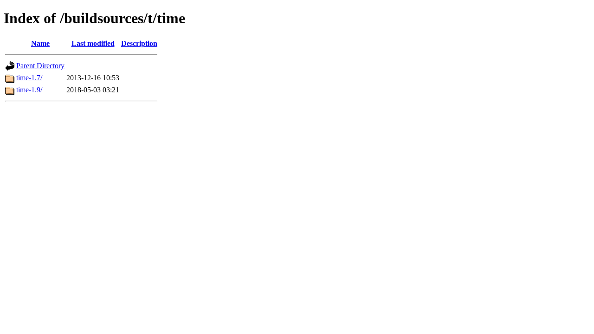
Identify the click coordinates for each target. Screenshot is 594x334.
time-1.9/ (29, 90)
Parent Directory (40, 66)
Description (139, 43)
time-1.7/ (29, 78)
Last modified (93, 43)
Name (40, 43)
